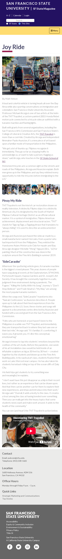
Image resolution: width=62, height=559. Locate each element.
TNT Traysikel (46, 133)
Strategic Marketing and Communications (21, 496)
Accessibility (12, 521)
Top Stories (7, 498)
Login (26, 15)
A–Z (8, 15)
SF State (13, 23)
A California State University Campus (23, 540)
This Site (25, 23)
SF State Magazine (44, 8)
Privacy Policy (12, 530)
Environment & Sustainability (19, 527)
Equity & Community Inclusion (19, 524)
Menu (55, 31)
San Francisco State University (20, 537)
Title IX (9, 533)
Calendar (17, 15)
